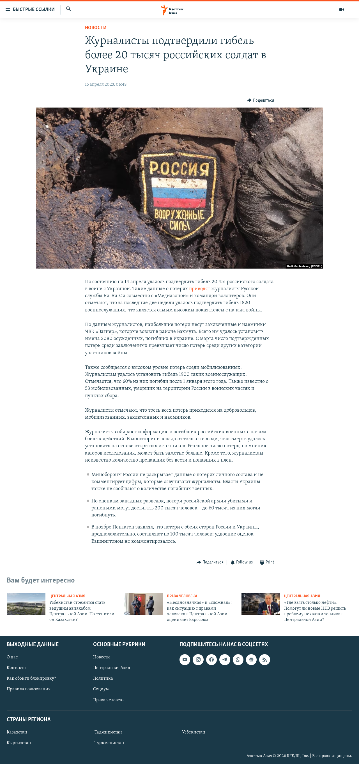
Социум (101, 689)
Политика (103, 678)
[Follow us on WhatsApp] (238, 659)
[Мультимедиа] (341, 9)
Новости (96, 28)
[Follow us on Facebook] (211, 659)
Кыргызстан (19, 743)
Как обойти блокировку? (31, 678)
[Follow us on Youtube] (185, 659)
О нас (12, 657)
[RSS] (264, 659)
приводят (199, 289)
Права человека (182, 596)
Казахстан (17, 732)
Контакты (16, 668)
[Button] (260, 100)
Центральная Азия (67, 596)
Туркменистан (109, 743)
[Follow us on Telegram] (224, 659)
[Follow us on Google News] (251, 659)
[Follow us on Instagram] (198, 659)
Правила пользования (28, 689)
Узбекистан (193, 732)
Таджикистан (108, 732)
